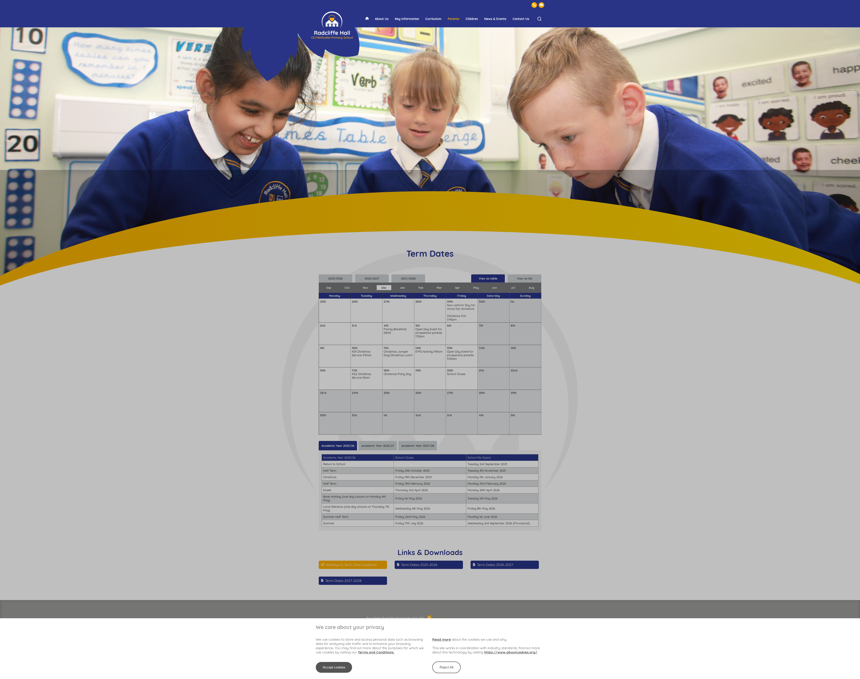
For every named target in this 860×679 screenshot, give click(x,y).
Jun (494, 287)
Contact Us (521, 19)
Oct (347, 287)
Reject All (446, 667)
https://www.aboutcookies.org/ (510, 652)
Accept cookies (334, 667)
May (476, 287)
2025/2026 (335, 278)
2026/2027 (372, 278)
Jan (402, 287)
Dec (384, 287)
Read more (441, 639)
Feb (420, 287)
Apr (457, 287)
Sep (328, 287)
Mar (439, 287)
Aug (531, 287)
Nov (365, 287)
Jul (513, 287)
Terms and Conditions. (376, 652)
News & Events (495, 19)
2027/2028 (408, 278)
